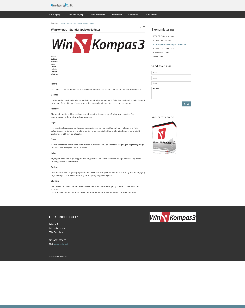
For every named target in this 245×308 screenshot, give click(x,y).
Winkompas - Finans (162, 40)
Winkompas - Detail (161, 52)
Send (186, 104)
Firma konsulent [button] (97, 14)
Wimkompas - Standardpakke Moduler (81, 23)
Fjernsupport (151, 14)
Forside (62, 23)
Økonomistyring (162, 29)
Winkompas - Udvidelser (163, 48)
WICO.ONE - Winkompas (163, 36)
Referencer (117, 14)
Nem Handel (158, 56)
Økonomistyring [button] (76, 14)
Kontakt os (133, 14)
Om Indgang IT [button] (55, 14)
